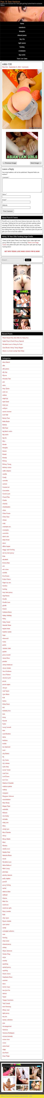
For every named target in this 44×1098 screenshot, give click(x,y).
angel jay (5, 398)
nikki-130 (7, 64)
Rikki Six (5, 901)
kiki (3, 707)
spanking (5, 964)
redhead (4, 895)
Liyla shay (5, 767)
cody (3, 523)
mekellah (5, 809)
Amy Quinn (5, 388)
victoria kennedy (7, 1036)
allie (3, 365)
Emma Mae (6, 563)
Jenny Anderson (7, 665)
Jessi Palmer (6, 674)
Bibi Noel (5, 428)
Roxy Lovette (6, 911)
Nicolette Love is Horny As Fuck (12, 344)
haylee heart (6, 628)
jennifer (4, 661)
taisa (3, 983)
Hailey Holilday (7, 615)
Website (4, 205)
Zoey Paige (6, 1056)
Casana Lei (5, 487)
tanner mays (6, 987)
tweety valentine (7, 1020)
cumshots (22, 27)
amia (3, 385)
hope (3, 635)
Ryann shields (6, 921)
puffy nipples (6, 878)
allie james (5, 369)
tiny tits (22, 39)
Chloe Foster (6, 513)
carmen (4, 484)
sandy (4, 928)
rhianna (4, 898)
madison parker (7, 786)
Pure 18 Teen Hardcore (10, 1)
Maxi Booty (6, 803)
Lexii (3, 750)
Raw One (5, 67)
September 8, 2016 (15, 67)
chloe (4, 510)
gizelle (4, 605)
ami (3, 382)
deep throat (5, 540)
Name (4, 194)
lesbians (5, 740)
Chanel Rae (6, 497)
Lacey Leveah (6, 727)
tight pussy (22, 43)
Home (22, 24)
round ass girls (7, 908)
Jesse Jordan (6, 668)
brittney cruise (6, 467)
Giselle (4, 599)
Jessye (4, 688)
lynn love (5, 780)
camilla (4, 474)
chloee (4, 520)
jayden (4, 651)
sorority (4, 960)
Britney (4, 461)
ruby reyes (5, 918)
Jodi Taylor (5, 691)
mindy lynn (5, 829)
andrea (4, 395)
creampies (22, 51)
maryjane (5, 793)
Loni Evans (5, 776)
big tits (4, 438)
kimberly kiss (6, 711)
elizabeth (5, 559)
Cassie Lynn (6, 494)
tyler (3, 1023)
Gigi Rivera (5, 596)
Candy (4, 477)
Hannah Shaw (6, 625)
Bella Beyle (6, 421)
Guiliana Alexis (7, 612)
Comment (5, 177)
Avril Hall (5, 415)
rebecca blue (6, 891)
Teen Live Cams (22, 59)
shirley (4, 947)
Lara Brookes (6, 734)
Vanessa (5, 1030)
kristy (4, 717)
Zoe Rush (5, 1052)
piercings (5, 872)
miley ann (5, 822)
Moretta (4, 845)
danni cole (5, 536)
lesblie (4, 743)
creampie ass (6, 526)
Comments (25, 67)
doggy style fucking (8, 550)
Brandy (4, 457)
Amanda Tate (6, 379)
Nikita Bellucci (6, 865)
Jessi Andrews (6, 671)
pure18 (4, 882)
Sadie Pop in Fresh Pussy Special (13, 341)
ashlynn (4, 408)
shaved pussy (22, 35)
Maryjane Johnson (8, 796)
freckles (4, 586)
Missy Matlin (6, 839)
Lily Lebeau (6, 763)
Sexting (4, 937)
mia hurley (5, 816)
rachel (4, 888)
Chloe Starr (5, 517)
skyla (4, 957)
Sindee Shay (6, 954)
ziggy (4, 1049)
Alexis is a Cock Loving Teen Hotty (13, 351)
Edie (3, 556)
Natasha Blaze (7, 855)
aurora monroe (6, 411)
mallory (4, 789)
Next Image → (36, 163)
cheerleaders (6, 507)
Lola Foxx (5, 773)
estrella (4, 572)
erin (3, 566)
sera (3, 934)
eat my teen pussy (8, 553)
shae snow (5, 941)
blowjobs (22, 31)
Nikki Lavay (6, 868)
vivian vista (6, 1039)
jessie (4, 681)
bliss (3, 441)
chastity (4, 503)
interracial (5, 638)
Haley (4, 618)
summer (4, 980)
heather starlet (6, 632)
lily (3, 757)
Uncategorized (6, 1026)
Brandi (4, 454)
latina (4, 737)
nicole (4, 859)
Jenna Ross (6, 658)
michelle (5, 819)
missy (4, 835)
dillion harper (6, 546)
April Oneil (5, 402)
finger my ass (6, 582)
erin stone (5, 569)
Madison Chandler (8, 783)
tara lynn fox (6, 990)
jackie (4, 645)
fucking (22, 47)
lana (3, 730)
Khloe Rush (6, 704)
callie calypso (6, 471)
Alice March (6, 362)
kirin (3, 714)
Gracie (4, 609)
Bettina (4, 425)
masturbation (6, 799)
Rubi (3, 914)
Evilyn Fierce (6, 579)
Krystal (4, 720)
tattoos (4, 993)
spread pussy (6, 967)
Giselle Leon (6, 602)
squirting (5, 970)
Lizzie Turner (6, 770)
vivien (4, 1043)
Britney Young (6, 464)
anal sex (5, 392)
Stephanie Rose (7, 977)
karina (4, 701)
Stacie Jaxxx (6, 974)
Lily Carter (5, 760)
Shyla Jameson (7, 951)
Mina (3, 826)
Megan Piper (6, 806)
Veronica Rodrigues (8, 1033)
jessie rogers (6, 684)
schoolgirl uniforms (8, 931)
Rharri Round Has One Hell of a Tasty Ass (15, 338)
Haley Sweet (6, 622)
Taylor (4, 997)
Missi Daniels (6, 832)
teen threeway (6, 1006)
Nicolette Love (6, 862)
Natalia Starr (6, 852)
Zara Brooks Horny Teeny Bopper (12, 348)
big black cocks (7, 431)
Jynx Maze (5, 694)
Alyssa (4, 375)
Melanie (4, 813)
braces (4, 451)
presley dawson (7, 875)
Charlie (4, 500)
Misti (3, 842)
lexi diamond (6, 747)
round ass (5, 905)
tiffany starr (6, 1010)
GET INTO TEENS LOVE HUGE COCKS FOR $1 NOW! (22, 251)
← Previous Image (9, 163)
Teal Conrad (6, 1003)
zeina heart (5, 1046)
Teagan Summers (7, 1000)
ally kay (4, 372)
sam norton (5, 924)
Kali (3, 697)
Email (4, 200)
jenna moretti (6, 655)
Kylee (4, 724)
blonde (4, 444)
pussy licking (6, 885)
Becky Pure (6, 418)
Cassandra (5, 490)
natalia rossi (6, 849)
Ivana (4, 642)
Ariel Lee (5, 405)
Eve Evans (5, 576)
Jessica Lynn (6, 678)
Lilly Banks (5, 753)
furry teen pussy (7, 592)
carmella (5, 480)
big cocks (22, 55)
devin (4, 543)
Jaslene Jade (6, 648)
